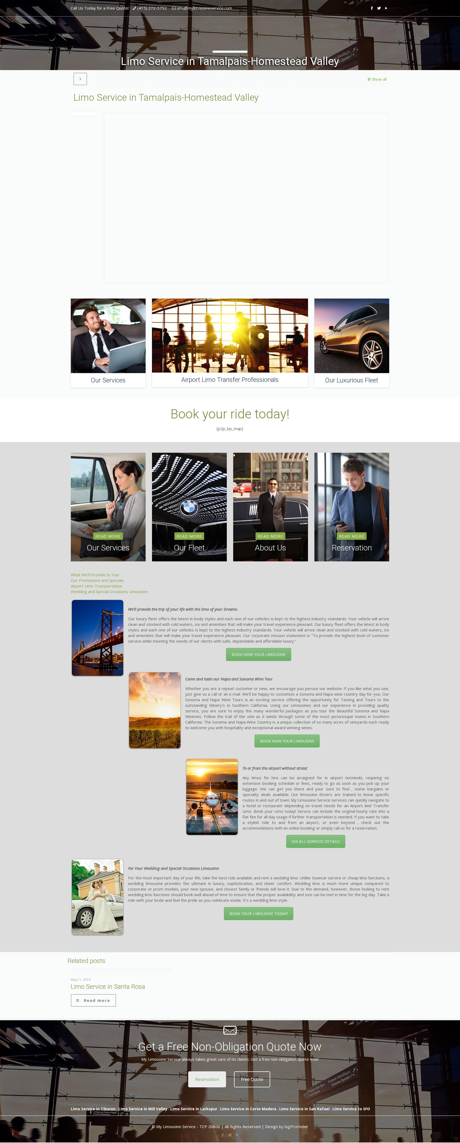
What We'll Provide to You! (95, 574)
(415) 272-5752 (152, 8)
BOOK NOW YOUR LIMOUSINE (259, 654)
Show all (379, 79)
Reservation (207, 1079)
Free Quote (252, 1079)
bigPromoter (296, 1126)
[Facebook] (372, 8)
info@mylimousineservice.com (204, 8)
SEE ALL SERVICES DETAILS (316, 841)
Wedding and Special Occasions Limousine (109, 591)
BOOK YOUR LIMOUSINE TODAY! (258, 913)
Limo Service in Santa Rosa (108, 986)
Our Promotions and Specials (97, 580)
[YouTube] (386, 8)
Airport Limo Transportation (96, 586)
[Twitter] (379, 8)
